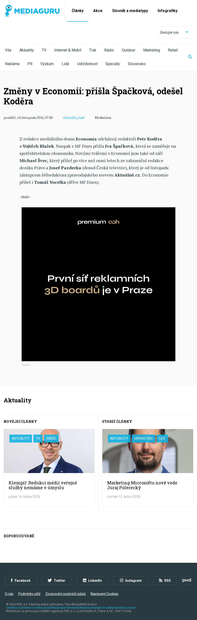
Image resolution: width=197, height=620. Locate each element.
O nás (9, 593)
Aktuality (26, 50)
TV (44, 50)
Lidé (65, 64)
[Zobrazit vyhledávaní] (187, 57)
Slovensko (137, 64)
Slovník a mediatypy (130, 10)
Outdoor (128, 50)
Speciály (112, 64)
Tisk (92, 50)
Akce (98, 10)
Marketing (151, 50)
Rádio (109, 50)
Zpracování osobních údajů (65, 593)
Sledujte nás (169, 32)
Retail (173, 50)
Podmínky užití (29, 593)
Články (78, 10)
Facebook (23, 580)
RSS (167, 580)
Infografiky (168, 10)
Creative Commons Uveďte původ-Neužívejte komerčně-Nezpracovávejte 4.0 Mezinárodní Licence (70, 607)
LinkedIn (95, 580)
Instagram (133, 580)
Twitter (59, 580)
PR (29, 64)
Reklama (12, 64)
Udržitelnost (87, 64)
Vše (8, 50)
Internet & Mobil (67, 50)
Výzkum (47, 64)
